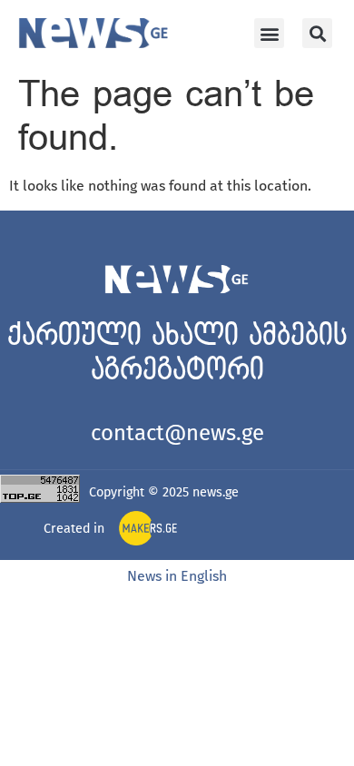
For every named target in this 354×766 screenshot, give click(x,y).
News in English (177, 575)
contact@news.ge (177, 433)
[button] (269, 33)
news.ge (215, 492)
